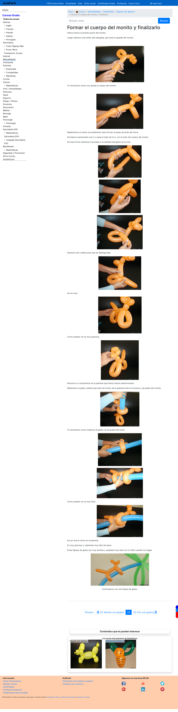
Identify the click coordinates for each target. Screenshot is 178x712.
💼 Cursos (80, 11)
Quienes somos (10, 684)
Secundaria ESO (10, 129)
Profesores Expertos (12, 690)
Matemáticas (12, 85)
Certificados (8, 687)
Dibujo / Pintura (10, 101)
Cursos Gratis (11, 15)
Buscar (164, 20)
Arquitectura (8, 159)
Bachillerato (8, 146)
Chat (80, 3)
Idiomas (6, 22)
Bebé (5, 116)
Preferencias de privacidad (15, 692)
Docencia (7, 104)
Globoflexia (108, 11)
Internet (6, 56)
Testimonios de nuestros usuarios (77, 681)
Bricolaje (7, 113)
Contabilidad (12, 72)
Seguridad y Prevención (14, 153)
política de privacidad (68, 697)
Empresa (7, 65)
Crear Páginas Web (15, 46)
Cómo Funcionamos (12, 681)
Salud (5, 95)
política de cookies (83, 697)
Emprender (11, 69)
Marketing (10, 76)
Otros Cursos (9, 156)
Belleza (6, 110)
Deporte (7, 98)
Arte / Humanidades (12, 88)
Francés (9, 29)
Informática (8, 42)
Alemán (9, 32)
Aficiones (7, 92)
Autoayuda (8, 62)
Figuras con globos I (125, 11)
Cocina (6, 79)
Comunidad (70, 3)
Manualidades (9, 59)
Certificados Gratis (106, 3)
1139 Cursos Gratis (55, 3)
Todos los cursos (11, 19)
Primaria (7, 126)
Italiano (9, 36)
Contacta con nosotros (73, 684)
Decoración (8, 107)
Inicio (5, 9)
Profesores (122, 3)
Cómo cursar (90, 3)
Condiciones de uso (53, 697)
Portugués (11, 39)
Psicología (7, 119)
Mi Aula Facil (156, 3)
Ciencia (6, 82)
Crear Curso (134, 3)
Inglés (9, 25)
